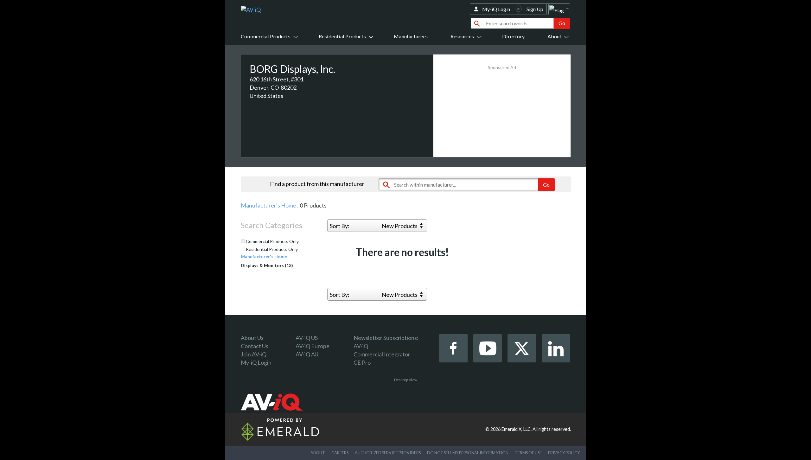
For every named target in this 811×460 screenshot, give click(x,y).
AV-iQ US (307, 337)
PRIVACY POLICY (564, 452)
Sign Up (535, 9)
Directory (513, 36)
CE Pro (362, 362)
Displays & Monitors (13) (267, 265)
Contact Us (254, 345)
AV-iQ (361, 345)
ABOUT (317, 452)
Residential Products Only (271, 249)
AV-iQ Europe (312, 345)
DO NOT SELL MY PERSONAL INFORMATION (467, 452)
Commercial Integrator (382, 354)
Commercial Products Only (272, 241)
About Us (252, 337)
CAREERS (339, 452)
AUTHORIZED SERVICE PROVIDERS (388, 452)
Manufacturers (411, 36)
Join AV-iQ (253, 354)
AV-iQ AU (307, 354)
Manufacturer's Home (268, 205)
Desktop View (405, 379)
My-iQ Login (496, 9)
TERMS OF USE (528, 452)
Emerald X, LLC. (516, 429)
